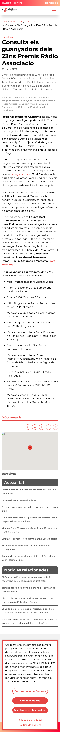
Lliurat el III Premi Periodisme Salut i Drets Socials (29, 538)
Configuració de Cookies (30, 691)
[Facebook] (41, 426)
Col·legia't (6, 3)
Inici (4, 21)
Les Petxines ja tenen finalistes (19, 500)
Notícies (30, 21)
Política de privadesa (30, 719)
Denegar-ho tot (30, 700)
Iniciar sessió (50, 3)
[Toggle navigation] (54, 10)
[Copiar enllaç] (55, 426)
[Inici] (11, 10)
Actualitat (16, 21)
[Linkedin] (34, 426)
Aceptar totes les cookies (30, 710)
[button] (30, 448)
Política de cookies (30, 724)
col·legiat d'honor (21, 174)
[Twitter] (27, 426)
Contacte (18, 3)
